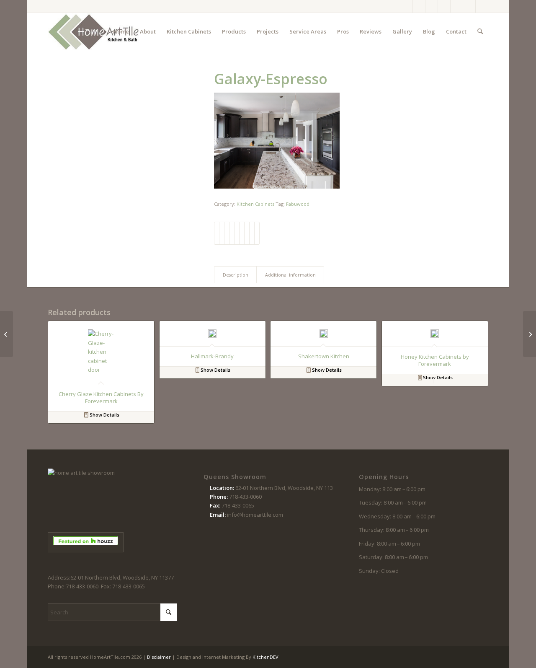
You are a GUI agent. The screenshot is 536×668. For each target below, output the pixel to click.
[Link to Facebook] (406, 6)
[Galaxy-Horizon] (529, 334)
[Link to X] (431, 6)
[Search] (480, 31)
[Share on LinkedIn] (236, 233)
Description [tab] (235, 275)
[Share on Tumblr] (242, 233)
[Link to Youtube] (457, 6)
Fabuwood (297, 204)
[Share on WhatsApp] (226, 233)
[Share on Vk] (247, 233)
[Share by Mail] (257, 233)
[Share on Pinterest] (231, 233)
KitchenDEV (265, 657)
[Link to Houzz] (469, 6)
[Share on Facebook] (216, 233)
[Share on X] (221, 233)
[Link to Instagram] (419, 6)
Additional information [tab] (290, 275)
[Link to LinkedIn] (482, 6)
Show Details (103, 415)
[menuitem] (121, 31)
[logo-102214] (94, 31)
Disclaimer (159, 657)
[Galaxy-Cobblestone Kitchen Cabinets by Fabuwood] (6, 334)
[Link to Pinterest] (444, 6)
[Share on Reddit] (252, 233)
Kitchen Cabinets (255, 204)
